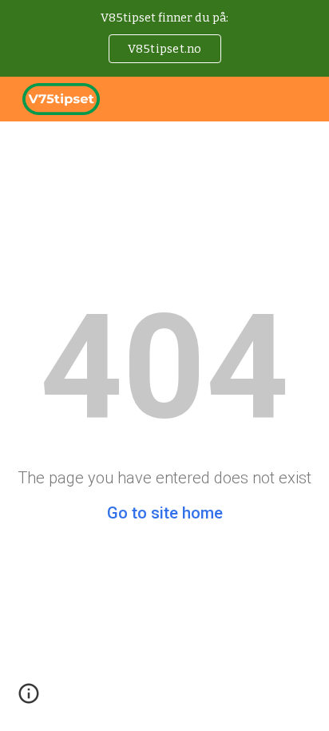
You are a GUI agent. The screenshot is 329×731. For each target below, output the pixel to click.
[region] (164, 38)
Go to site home (165, 512)
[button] (29, 699)
